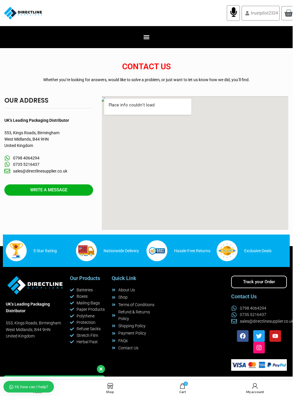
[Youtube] (275, 336)
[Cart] (288, 13)
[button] (146, 37)
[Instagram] (259, 347)
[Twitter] (259, 336)
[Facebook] (243, 336)
